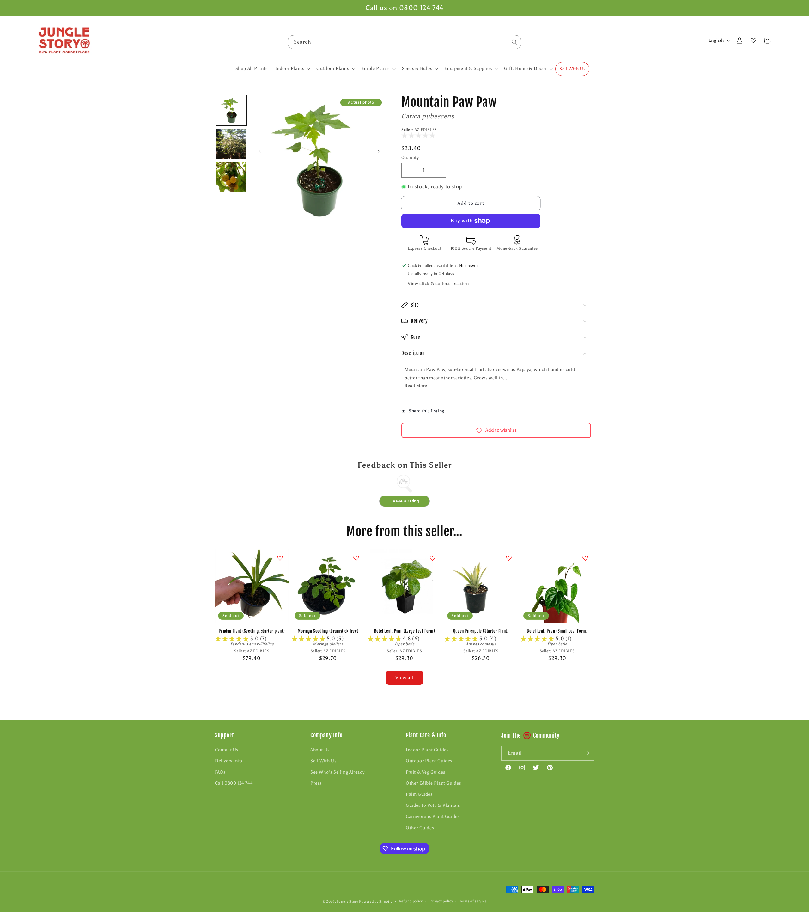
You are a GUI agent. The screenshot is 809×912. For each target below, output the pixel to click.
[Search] (514, 42)
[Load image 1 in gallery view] (231, 110)
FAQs (220, 772)
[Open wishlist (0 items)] (753, 40)
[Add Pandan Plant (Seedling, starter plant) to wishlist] (280, 558)
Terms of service (472, 901)
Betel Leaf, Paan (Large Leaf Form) (404, 631)
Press (316, 783)
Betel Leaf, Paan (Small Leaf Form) (557, 631)
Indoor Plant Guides (427, 749)
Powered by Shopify (375, 901)
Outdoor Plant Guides (429, 760)
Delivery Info (228, 760)
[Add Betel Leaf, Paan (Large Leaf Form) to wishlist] (432, 558)
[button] (292, 68)
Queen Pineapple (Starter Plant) (481, 631)
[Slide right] (379, 151)
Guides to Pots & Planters (433, 805)
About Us (320, 749)
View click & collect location (438, 283)
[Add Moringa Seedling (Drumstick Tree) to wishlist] (356, 558)
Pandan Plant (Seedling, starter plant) (252, 631)
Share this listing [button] (426, 411)
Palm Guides (419, 794)
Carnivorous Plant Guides (432, 816)
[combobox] (404, 42)
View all (404, 677)
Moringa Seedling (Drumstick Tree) (328, 631)
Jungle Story (348, 901)
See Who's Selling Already (337, 772)
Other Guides (420, 827)
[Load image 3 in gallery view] (231, 177)
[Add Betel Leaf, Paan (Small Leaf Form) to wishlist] (585, 558)
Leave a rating (404, 500)
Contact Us (226, 749)
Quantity (410, 157)
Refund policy (411, 901)
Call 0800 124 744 (234, 783)
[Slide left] (260, 151)
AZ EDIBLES (426, 129)
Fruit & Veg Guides (425, 772)
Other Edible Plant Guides (433, 783)
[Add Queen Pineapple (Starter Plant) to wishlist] (508, 558)
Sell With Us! (324, 760)
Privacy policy (441, 901)
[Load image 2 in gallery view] (231, 144)
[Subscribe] (587, 753)
